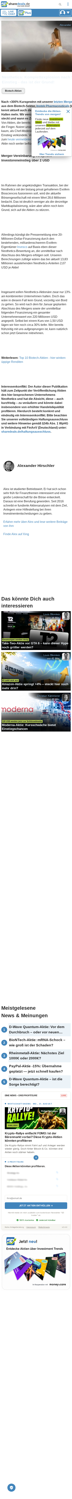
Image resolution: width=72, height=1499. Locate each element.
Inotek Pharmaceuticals (52, 106)
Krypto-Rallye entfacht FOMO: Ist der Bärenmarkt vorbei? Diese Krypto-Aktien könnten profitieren (33, 1136)
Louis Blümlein (51, 614)
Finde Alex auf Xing (16, 534)
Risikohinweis (44, 1227)
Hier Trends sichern (52, 154)
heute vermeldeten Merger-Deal (28, 139)
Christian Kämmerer (48, 695)
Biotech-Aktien (13, 90)
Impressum (31, 1227)
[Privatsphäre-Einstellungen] (11, 1488)
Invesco (22, 246)
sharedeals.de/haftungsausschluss (26, 431)
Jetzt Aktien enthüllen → (36, 1205)
